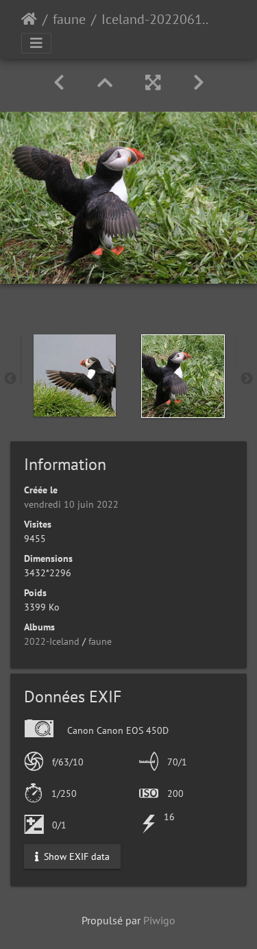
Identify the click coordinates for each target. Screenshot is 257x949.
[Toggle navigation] (36, 43)
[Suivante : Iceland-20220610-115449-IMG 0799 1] (199, 82)
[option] (75, 375)
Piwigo (159, 920)
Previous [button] (10, 379)
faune (69, 19)
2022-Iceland (51, 641)
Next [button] (247, 379)
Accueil (29, 19)
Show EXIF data (75, 856)
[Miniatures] (105, 82)
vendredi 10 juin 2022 (71, 504)
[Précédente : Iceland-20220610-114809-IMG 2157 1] (59, 82)
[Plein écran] (153, 82)
